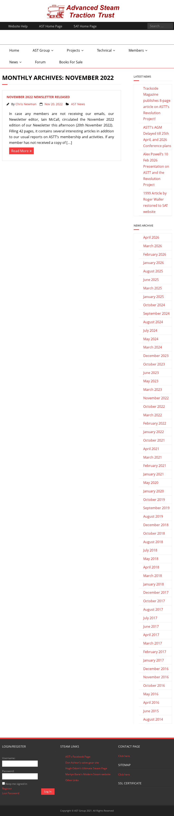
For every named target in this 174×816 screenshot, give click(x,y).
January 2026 (153, 262)
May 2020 (150, 482)
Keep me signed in (16, 784)
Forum (40, 62)
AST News (78, 104)
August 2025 (153, 271)
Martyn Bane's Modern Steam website (88, 774)
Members (136, 50)
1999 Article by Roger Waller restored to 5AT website (155, 202)
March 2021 (152, 457)
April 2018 (151, 567)
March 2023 (152, 389)
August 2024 (153, 322)
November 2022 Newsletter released (38, 97)
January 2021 (153, 474)
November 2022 (156, 398)
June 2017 (151, 626)
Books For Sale (71, 62)
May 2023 (150, 381)
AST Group (41, 50)
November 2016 (156, 677)
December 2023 (155, 355)
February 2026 (154, 254)
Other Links (72, 780)
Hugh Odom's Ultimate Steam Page (86, 768)
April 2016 (151, 702)
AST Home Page (50, 26)
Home (14, 50)
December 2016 (155, 668)
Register (7, 788)
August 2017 (153, 609)
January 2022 (153, 431)
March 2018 (152, 575)
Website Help (18, 26)
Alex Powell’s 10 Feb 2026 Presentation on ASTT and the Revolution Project (156, 169)
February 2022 (154, 423)
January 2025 (153, 296)
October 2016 (154, 685)
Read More (20, 151)
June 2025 (151, 279)
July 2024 (150, 330)
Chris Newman (25, 104)
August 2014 (153, 719)
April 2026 (151, 237)
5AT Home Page (85, 26)
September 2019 (156, 508)
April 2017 (151, 634)
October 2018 (154, 533)
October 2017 (154, 601)
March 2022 (152, 415)
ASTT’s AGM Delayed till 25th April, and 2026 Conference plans (157, 136)
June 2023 (151, 372)
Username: (8, 758)
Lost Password (10, 793)
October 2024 (154, 305)
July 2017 (150, 618)
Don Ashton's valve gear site (82, 762)
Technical (104, 50)
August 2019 (153, 516)
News (13, 62)
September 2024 (156, 313)
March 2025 (152, 288)
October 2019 (154, 499)
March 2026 (152, 246)
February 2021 (154, 465)
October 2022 (154, 406)
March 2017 (152, 643)
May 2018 (150, 558)
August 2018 (153, 542)
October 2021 (154, 440)
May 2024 (150, 339)
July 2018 (150, 550)
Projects (73, 50)
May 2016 (150, 694)
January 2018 (153, 584)
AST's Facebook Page (77, 756)
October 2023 (154, 364)
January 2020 (153, 491)
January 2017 (153, 660)
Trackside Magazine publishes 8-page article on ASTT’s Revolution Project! (156, 103)
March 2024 (152, 347)
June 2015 (151, 711)
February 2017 (154, 651)
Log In (47, 791)
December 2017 (155, 592)
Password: (8, 771)
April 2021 (151, 448)
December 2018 (155, 525)
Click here (124, 756)
